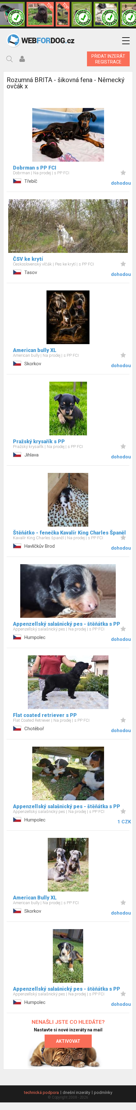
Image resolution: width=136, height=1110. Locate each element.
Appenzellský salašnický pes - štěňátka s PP (66, 624)
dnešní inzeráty (76, 1092)
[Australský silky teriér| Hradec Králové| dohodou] (81, 14)
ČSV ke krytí (28, 259)
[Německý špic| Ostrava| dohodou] (40, 14)
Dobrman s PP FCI (34, 168)
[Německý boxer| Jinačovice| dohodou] (106, 14)
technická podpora (41, 1092)
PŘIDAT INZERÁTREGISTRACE (108, 59)
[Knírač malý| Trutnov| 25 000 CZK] (63, 14)
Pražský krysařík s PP (39, 442)
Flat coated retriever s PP (45, 715)
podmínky (103, 1092)
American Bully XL (35, 898)
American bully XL (34, 350)
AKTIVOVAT (68, 1041)
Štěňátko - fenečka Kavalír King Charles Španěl (69, 533)
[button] (126, 41)
